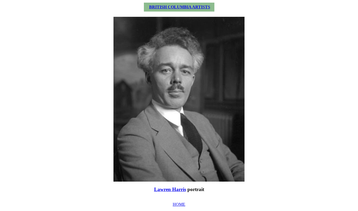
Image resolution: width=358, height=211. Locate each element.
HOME (179, 204)
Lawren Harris (170, 189)
